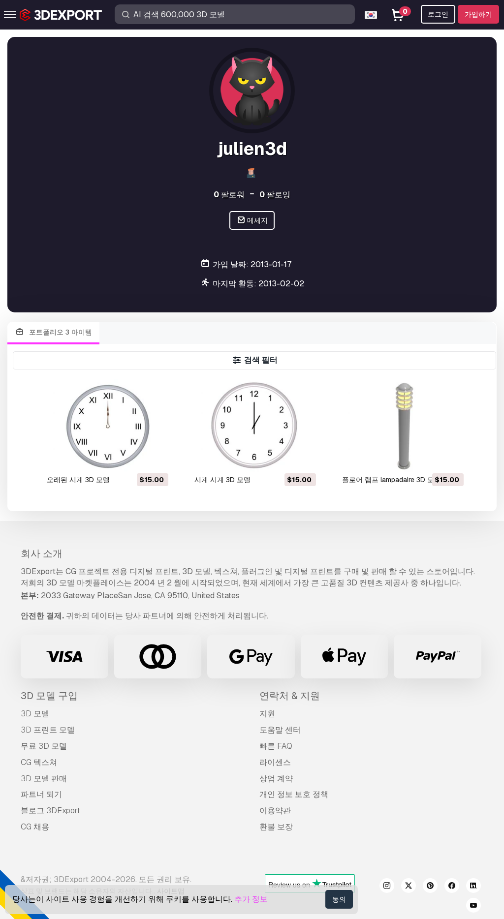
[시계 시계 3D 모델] (254, 425)
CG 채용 (35, 827)
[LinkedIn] (473, 887)
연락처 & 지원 (289, 695)
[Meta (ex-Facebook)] (452, 887)
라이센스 (275, 762)
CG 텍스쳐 (39, 762)
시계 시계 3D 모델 (222, 479)
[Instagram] (387, 887)
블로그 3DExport (50, 810)
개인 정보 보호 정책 (293, 794)
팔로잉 (274, 194)
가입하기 (478, 14)
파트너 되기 (41, 794)
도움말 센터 (280, 730)
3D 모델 (35, 713)
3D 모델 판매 (44, 778)
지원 (267, 713)
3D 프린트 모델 (48, 730)
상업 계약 (276, 778)
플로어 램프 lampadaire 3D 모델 (391, 479)
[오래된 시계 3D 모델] (106, 425)
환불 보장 (276, 827)
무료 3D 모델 (44, 746)
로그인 (438, 14)
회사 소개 (42, 553)
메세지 (257, 220)
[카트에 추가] (134, 458)
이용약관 (275, 810)
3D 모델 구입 (49, 695)
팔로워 (229, 194)
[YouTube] (473, 907)
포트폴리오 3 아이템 (59, 332)
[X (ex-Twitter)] (408, 887)
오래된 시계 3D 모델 (78, 479)
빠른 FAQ (275, 746)
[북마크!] (154, 458)
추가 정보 (251, 899)
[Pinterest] (430, 887)
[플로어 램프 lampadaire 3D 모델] (402, 425)
